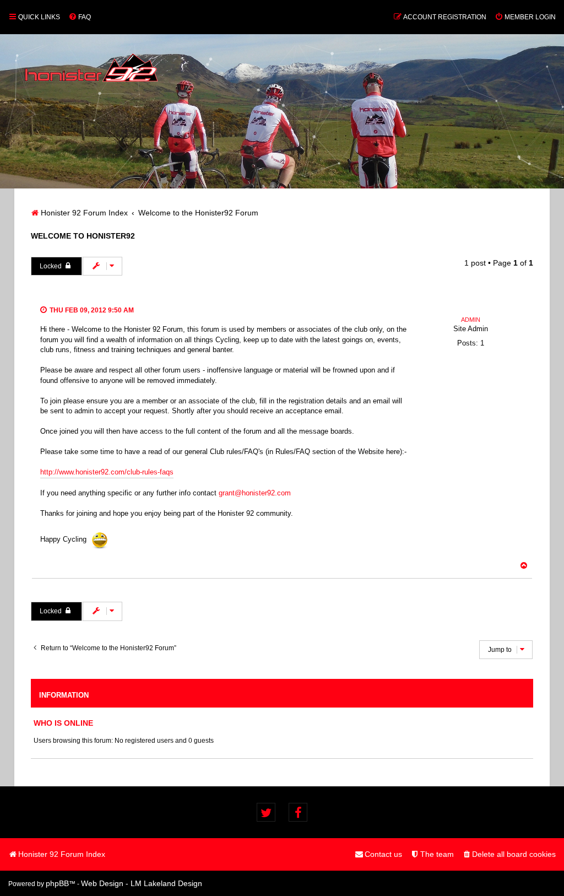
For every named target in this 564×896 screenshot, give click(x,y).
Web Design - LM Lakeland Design (141, 883)
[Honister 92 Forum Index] (91, 62)
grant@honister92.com (255, 493)
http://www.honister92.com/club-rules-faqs (106, 472)
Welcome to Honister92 (83, 235)
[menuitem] (79, 17)
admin (470, 319)
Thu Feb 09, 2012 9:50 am (91, 310)
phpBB (57, 883)
